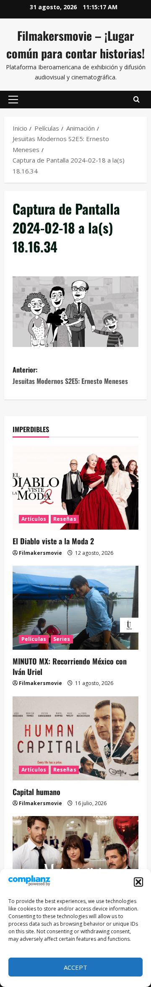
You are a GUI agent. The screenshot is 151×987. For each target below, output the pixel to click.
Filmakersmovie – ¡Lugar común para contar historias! (75, 44)
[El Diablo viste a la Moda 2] (75, 488)
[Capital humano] (75, 738)
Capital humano (36, 791)
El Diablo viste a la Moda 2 (53, 541)
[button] (138, 882)
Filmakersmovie (40, 552)
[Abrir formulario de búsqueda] (136, 100)
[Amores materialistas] (75, 858)
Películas (33, 639)
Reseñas (64, 518)
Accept (75, 967)
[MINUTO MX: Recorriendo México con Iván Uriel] (75, 608)
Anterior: (70, 375)
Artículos (33, 518)
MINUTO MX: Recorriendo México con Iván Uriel (70, 666)
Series (61, 639)
